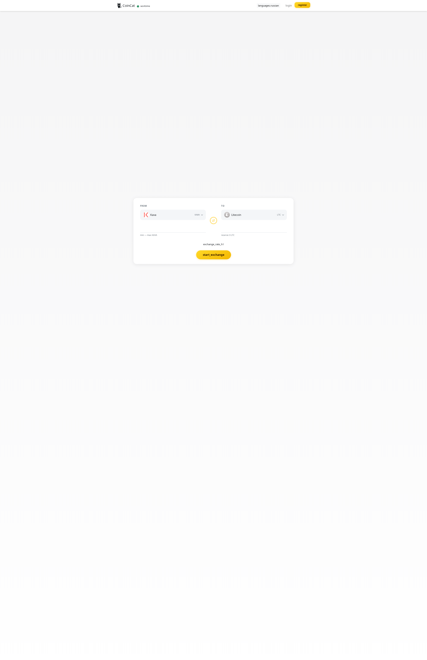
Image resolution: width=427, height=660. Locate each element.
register (302, 4)
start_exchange (213, 255)
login (289, 5)
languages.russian (268, 5)
